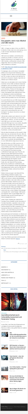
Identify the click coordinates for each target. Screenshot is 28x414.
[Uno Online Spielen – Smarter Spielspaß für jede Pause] (4, 368)
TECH (2, 280)
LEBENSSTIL (4, 275)
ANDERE (3, 38)
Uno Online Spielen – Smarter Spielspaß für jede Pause (18, 367)
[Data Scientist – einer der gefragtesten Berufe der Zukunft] (4, 357)
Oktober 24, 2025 (5, 321)
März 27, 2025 (13, 392)
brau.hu (18, 238)
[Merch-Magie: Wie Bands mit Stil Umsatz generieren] (4, 390)
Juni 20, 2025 (13, 383)
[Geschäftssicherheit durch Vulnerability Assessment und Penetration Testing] (14, 302)
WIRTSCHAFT (5, 283)
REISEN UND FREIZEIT (7, 277)
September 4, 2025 (14, 351)
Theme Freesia (17, 406)
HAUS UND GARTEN (6, 272)
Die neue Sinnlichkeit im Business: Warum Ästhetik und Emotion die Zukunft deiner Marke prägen (17, 378)
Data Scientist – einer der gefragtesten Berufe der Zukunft (17, 357)
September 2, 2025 (14, 361)
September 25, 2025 (14, 340)
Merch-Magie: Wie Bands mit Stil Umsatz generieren (18, 389)
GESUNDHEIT (5, 269)
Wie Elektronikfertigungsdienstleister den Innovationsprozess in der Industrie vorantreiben (18, 335)
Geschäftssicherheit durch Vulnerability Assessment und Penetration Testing (11, 317)
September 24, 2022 (6, 45)
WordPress (23, 406)
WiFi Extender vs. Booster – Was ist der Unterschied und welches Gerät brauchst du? (18, 347)
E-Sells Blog (4, 406)
